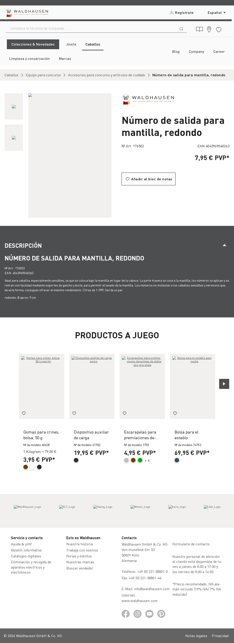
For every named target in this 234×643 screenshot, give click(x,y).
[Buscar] (181, 28)
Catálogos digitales (26, 556)
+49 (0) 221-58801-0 (152, 571)
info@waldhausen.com (152, 588)
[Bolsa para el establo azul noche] (192, 386)
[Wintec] (140, 511)
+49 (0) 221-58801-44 (146, 577)
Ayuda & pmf (21, 543)
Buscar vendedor (79, 568)
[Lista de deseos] (219, 29)
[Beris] (177, 511)
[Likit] (212, 511)
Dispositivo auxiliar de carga (91, 434)
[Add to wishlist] (24, 414)
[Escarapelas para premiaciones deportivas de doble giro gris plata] (142, 386)
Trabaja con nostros (82, 550)
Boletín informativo (26, 550)
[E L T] (67, 511)
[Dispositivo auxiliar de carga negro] (92, 386)
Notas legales (196, 635)
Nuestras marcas (80, 561)
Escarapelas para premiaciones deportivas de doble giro (140, 434)
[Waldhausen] (148, 98)
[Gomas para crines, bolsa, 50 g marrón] (41, 386)
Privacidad (220, 635)
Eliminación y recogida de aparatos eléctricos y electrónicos (31, 566)
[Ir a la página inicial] (26, 12)
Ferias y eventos (79, 556)
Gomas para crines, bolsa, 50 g (41, 434)
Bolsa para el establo (186, 434)
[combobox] (90, 28)
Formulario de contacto (191, 543)
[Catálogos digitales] (199, 29)
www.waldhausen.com (139, 600)
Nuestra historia (79, 543)
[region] (58, 155)
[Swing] (102, 511)
